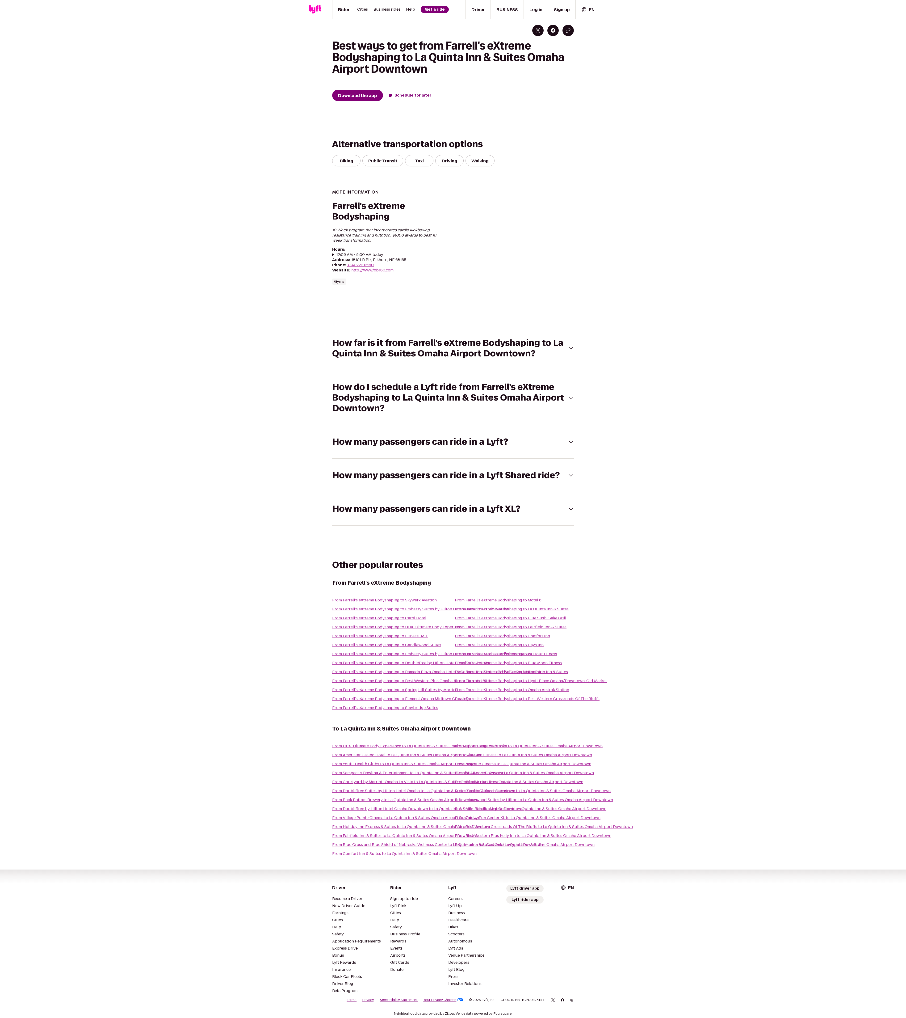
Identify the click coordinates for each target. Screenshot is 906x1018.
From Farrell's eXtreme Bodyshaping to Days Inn (499, 645)
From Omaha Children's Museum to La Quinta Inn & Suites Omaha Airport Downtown (533, 791)
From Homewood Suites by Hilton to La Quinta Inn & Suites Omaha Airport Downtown (534, 800)
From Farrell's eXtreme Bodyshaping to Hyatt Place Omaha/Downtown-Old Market (531, 681)
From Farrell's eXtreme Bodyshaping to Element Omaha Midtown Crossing (400, 698)
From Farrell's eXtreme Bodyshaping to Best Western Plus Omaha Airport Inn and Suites (413, 681)
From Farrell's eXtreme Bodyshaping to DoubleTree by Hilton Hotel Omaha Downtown (411, 663)
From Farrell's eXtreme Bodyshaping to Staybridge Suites (385, 707)
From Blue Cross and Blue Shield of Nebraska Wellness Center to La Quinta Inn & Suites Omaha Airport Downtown (437, 844)
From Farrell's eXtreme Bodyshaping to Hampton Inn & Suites (511, 672)
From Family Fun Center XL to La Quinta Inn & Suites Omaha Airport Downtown (527, 817)
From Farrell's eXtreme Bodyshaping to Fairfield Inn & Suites (510, 627)
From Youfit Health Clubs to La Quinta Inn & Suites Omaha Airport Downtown (403, 764)
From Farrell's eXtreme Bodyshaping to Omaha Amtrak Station (512, 690)
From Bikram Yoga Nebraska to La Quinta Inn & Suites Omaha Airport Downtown (529, 746)
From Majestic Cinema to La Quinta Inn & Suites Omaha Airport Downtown (523, 764)
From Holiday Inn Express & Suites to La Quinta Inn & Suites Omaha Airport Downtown (411, 826)
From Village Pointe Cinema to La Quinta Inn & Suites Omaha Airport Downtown (405, 817)
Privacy (368, 999)
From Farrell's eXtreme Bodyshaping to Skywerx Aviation (384, 600)
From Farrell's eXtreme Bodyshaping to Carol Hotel (379, 618)
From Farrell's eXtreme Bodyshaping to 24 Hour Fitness (506, 654)
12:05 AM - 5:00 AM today (359, 254)
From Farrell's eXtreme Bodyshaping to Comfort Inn (502, 636)
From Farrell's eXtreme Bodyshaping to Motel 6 (498, 600)
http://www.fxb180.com (372, 270)
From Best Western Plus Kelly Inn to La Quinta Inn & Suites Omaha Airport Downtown (533, 835)
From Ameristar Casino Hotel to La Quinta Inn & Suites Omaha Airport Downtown (406, 755)
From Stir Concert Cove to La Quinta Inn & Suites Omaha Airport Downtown (524, 773)
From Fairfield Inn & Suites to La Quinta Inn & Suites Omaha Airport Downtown (404, 835)
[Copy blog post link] (568, 30)
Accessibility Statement (399, 999)
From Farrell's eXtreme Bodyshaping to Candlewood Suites (386, 645)
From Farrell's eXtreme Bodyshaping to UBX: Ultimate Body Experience (397, 627)
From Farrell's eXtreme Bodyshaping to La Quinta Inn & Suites (512, 609)
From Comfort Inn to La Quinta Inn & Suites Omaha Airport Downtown (519, 782)
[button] (453, 348)
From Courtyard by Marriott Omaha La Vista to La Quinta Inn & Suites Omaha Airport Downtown (420, 782)
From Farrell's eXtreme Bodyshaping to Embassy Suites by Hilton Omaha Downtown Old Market (420, 609)
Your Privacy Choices (439, 999)
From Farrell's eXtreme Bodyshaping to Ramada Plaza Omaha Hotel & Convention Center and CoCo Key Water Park (438, 672)
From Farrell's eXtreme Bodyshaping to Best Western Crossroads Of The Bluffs (527, 698)
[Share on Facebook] (553, 30)
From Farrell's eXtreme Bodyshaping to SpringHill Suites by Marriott (395, 690)
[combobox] (588, 10)
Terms (352, 999)
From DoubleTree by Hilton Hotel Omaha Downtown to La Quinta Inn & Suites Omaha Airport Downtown (428, 808)
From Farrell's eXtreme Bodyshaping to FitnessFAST (380, 636)
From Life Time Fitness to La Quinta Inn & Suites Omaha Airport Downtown (523, 755)
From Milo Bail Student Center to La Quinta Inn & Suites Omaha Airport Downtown (530, 808)
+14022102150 (360, 265)
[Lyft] (315, 9)
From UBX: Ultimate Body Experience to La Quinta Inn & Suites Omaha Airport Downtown (414, 746)
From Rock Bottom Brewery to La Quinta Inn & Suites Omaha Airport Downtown (405, 800)
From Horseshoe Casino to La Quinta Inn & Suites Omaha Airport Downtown (525, 844)
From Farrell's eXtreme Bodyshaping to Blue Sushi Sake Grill (510, 618)
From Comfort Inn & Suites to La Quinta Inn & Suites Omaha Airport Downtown (404, 853)
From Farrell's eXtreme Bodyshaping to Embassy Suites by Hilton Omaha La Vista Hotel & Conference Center (432, 654)
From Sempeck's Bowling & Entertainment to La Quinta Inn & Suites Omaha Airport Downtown (418, 773)
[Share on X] (538, 30)
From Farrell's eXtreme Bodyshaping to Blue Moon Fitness (508, 663)
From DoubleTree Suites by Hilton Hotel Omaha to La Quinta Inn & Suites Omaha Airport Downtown (423, 791)
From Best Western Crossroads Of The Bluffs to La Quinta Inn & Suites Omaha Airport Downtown (544, 826)
